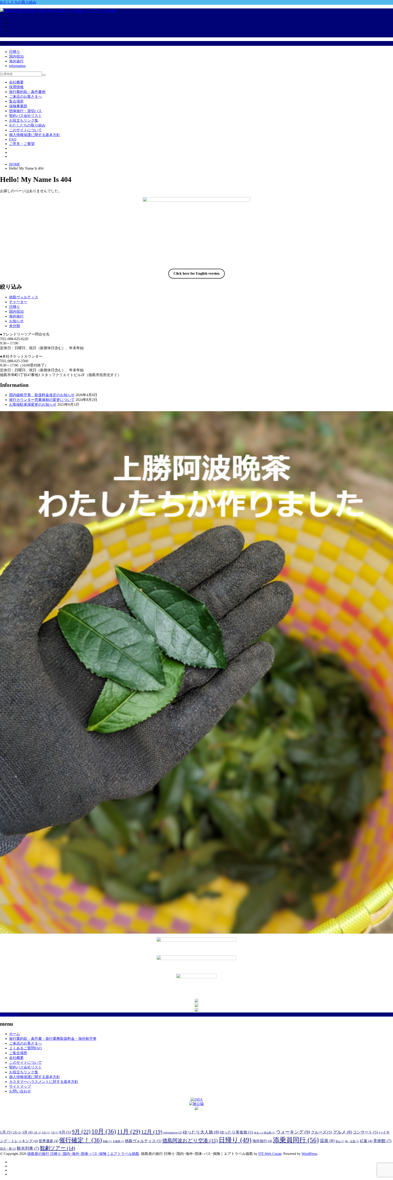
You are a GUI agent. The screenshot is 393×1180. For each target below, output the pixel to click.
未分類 (14, 326)
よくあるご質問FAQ (25, 1048)
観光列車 (28, 1148)
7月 (54, 1132)
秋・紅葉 (352, 1141)
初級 (107, 1141)
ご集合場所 (18, 1053)
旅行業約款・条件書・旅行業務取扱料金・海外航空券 (52, 1039)
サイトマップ (20, 1086)
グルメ (342, 1132)
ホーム (14, 1034)
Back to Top (9, 1014)
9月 (81, 1131)
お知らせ (16, 321)
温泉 (327, 1140)
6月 (46, 1132)
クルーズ (321, 1132)
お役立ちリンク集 (23, 120)
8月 (65, 1132)
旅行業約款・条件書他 (27, 92)
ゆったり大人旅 (201, 1132)
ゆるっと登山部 (264, 1132)
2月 (17, 1132)
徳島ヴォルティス (23, 297)
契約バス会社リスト (25, 116)
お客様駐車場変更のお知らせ (32, 404)
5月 (37, 1132)
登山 (339, 1141)
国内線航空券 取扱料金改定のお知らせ (42, 395)
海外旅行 (16, 61)
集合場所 (16, 101)
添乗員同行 (296, 1140)
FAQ (12, 139)
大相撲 (118, 1141)
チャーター (18, 302)
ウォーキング (293, 1132)
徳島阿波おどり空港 (190, 1140)
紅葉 (366, 1141)
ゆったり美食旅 (236, 1132)
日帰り (14, 52)
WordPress (309, 1154)
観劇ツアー (57, 1148)
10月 (103, 1131)
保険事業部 (18, 106)
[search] (44, 75)
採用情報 (16, 87)
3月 (27, 1132)
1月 (6, 1132)
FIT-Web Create (270, 1154)
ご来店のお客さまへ (25, 96)
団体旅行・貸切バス (25, 111)
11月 (128, 1131)
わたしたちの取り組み (18, 2)
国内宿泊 (16, 56)
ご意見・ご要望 (22, 144)
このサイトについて (25, 130)
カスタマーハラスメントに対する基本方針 (43, 1082)
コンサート (365, 1132)
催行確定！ (80, 1140)
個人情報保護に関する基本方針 (34, 135)
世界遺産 (48, 1141)
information (17, 66)
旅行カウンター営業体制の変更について (42, 400)
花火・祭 (8, 1148)
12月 (151, 1132)
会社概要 (16, 82)
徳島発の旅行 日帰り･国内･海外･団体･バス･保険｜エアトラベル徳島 (83, 1154)
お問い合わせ (20, 1091)
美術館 (382, 1141)
